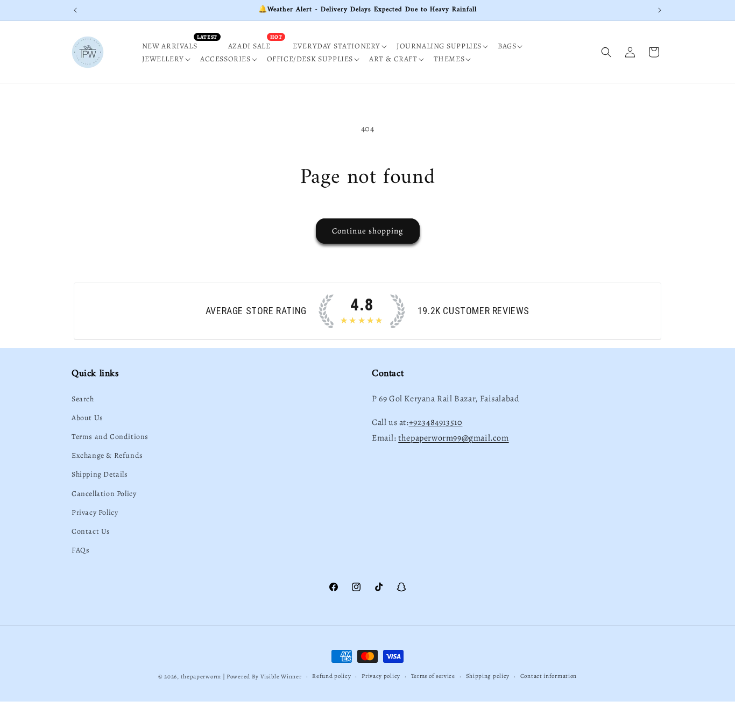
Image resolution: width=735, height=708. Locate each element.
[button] (343, 46)
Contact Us (91, 531)
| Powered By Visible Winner (262, 676)
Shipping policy (488, 676)
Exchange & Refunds (107, 455)
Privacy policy (381, 676)
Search (83, 399)
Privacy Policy (95, 512)
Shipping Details (100, 474)
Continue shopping (368, 230)
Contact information (548, 676)
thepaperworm (201, 676)
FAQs (80, 550)
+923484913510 (436, 422)
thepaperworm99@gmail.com (453, 438)
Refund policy (331, 676)
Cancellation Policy (104, 493)
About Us (87, 418)
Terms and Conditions (110, 436)
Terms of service (433, 676)
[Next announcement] (660, 10)
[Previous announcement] (75, 10)
